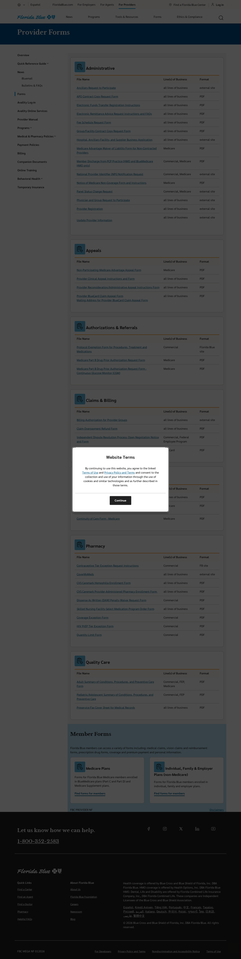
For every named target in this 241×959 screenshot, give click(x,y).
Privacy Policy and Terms (119, 472)
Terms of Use (90, 472)
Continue (120, 500)
